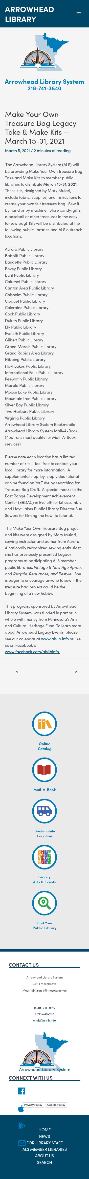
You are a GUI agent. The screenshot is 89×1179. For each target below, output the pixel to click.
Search (44, 1162)
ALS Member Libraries (44, 1149)
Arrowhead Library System (44, 81)
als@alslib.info (46, 1020)
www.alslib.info (55, 638)
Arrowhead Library (29, 13)
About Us (44, 1155)
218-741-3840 (44, 88)
